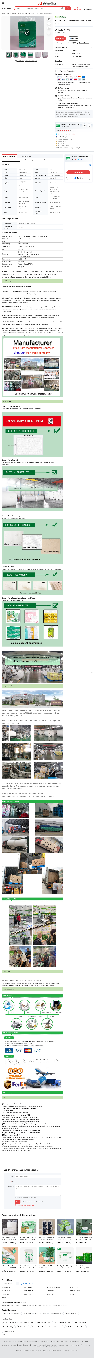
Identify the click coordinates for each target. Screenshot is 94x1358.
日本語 (77, 1345)
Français (33, 1345)
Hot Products (7, 1341)
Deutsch (54, 1345)
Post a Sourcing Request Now (24, 1205)
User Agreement (57, 1350)
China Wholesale (45, 1341)
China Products (17, 1341)
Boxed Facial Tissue (40, 1313)
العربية (67, 1345)
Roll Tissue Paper (23, 1327)
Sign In (57, 148)
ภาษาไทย (87, 1345)
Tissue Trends (81, 1327)
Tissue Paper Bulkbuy (9, 1331)
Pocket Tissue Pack (71, 1313)
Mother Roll (50, 1291)
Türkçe (38, 1346)
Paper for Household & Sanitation (29, 13)
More (3, 1335)
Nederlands (61, 1345)
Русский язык (41, 1345)
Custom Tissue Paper (80, 1322)
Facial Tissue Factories (26, 1322)
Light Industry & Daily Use (13, 13)
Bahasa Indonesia (53, 1346)
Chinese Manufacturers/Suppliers (30, 1341)
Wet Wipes (5, 1294)
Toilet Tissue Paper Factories (62, 1322)
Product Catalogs (28, 1283)
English (15, 1345)
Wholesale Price (55, 1341)
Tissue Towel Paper (8, 1327)
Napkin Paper (6, 1291)
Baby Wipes (17, 1313)
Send (17, 1202)
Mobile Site (44, 1343)
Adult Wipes (27, 1313)
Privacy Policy (74, 1350)
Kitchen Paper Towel (53, 1287)
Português (27, 1345)
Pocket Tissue (73, 1287)
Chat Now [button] (74, 38)
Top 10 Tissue (70, 1327)
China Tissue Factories (9, 1322)
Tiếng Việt (44, 1346)
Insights (51, 1343)
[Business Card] (90, 164)
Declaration (66, 1350)
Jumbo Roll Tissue (75, 1291)
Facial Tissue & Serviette (46, 13)
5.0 (73, 159)
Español (20, 1345)
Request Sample (84, 43)
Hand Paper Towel (29, 1291)
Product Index (84, 1341)
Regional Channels (74, 1341)
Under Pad (50, 1294)
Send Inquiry (60, 38)
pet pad (72, 1294)
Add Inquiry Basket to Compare (27, 61)
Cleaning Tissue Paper (55, 1327)
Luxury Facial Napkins (56, 1313)
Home (3, 13)
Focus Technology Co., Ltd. (35, 1350)
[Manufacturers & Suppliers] (47, 3)
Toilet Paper (5, 1287)
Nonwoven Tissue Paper (38, 1327)
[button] (56, 160)
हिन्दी (82, 1345)
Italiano (48, 1345)
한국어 (72, 1345)
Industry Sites (64, 1341)
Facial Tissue (28, 1287)
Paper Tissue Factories (43, 1322)
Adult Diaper (27, 1294)
